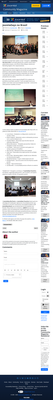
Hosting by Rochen (27, 399)
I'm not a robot (45, 348)
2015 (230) (43, 81)
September (28, 28)
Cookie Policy (30, 386)
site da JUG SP (22, 131)
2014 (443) (43, 86)
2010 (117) (43, 105)
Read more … (45, 146)
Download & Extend (13, 1)
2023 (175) (43, 46)
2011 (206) (43, 100)
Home (5, 13)
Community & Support (34, 1)
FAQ (33, 13)
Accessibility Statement (12, 386)
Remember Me (45, 300)
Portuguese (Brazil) (7, 224)
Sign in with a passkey (45, 306)
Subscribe (44, 369)
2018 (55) (43, 66)
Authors (16, 13)
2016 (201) (43, 76)
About (28, 13)
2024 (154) (43, 41)
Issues (10, 13)
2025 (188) (43, 37)
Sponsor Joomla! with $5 (41, 386)
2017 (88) (43, 71)
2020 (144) (43, 61)
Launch (45, 6)
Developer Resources (46, 1)
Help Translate (19, 388)
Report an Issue (29, 388)
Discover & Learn (23, 1)
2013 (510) (43, 90)
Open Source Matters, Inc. (25, 395)
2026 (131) (43, 32)
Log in (45, 312)
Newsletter (22, 13)
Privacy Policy (46, 366)
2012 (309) (43, 95)
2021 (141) (43, 56)
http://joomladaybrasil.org (9, 216)
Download (36, 6)
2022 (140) (43, 51)
